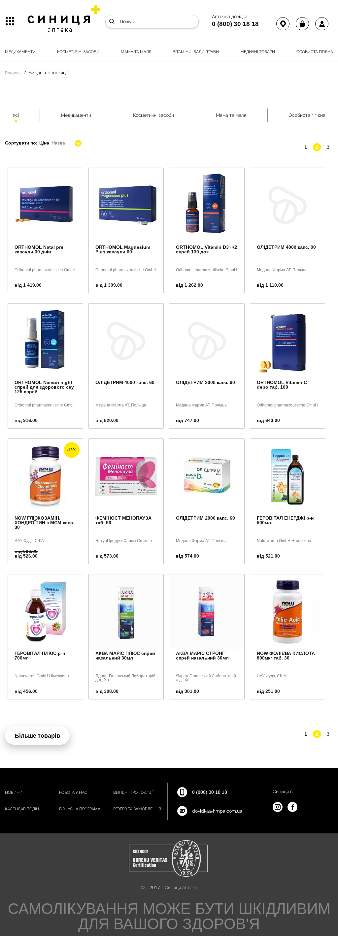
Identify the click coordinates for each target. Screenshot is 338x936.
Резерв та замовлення (137, 809)
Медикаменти (20, 51)
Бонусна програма (79, 809)
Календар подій (22, 809)
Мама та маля (136, 51)
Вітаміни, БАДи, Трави (196, 51)
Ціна (44, 142)
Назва (58, 142)
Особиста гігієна (314, 51)
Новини (13, 792)
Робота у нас (73, 792)
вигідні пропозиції (133, 792)
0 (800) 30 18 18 (235, 23)
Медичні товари (257, 51)
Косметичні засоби (78, 51)
